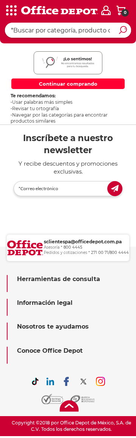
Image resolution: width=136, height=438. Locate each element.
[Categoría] (11, 11)
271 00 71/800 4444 (110, 252)
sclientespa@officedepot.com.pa (83, 241)
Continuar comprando (68, 84)
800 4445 (72, 247)
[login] (106, 10)
